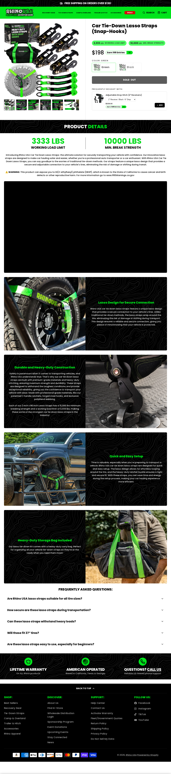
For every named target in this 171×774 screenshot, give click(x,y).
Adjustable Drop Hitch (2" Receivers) (124, 95)
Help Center (98, 703)
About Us (52, 703)
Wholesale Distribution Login (60, 715)
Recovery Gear (48, 13)
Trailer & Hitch (100, 13)
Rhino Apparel (12, 733)
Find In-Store (55, 708)
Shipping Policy (100, 728)
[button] (9, 104)
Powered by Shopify (147, 755)
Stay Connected (57, 737)
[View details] (99, 98)
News (50, 742)
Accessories (116, 13)
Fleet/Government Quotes (106, 718)
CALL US (154, 669)
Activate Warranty (102, 713)
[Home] (19, 12)
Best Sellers (11, 703)
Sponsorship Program (60, 721)
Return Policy (98, 723)
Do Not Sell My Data (102, 739)
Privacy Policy (99, 733)
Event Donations (57, 727)
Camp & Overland (83, 13)
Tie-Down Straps (65, 13)
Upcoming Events (57, 732)
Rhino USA (131, 755)
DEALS (130, 12)
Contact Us (98, 708)
